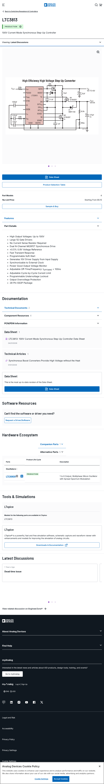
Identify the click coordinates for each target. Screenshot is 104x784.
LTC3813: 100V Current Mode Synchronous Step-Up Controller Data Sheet (47, 338)
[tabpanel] (52, 259)
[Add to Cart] (21, 476)
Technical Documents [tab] (17, 307)
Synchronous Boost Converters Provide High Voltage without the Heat (44, 360)
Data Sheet (54, 177)
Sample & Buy (52, 206)
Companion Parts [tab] (50, 444)
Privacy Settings (9, 750)
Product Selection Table (54, 185)
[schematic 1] (52, 106)
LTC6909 (11, 476)
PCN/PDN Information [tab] (15, 323)
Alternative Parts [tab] (50, 452)
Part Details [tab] (10, 226)
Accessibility (7, 728)
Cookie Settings (9, 761)
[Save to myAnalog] (17, 476)
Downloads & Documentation (50, 545)
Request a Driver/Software (18, 420)
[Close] (100, 766)
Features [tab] (9, 218)
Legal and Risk (8, 717)
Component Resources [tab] (17, 315)
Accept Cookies (61, 779)
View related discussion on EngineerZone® (22, 609)
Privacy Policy (8, 739)
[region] (52, 773)
